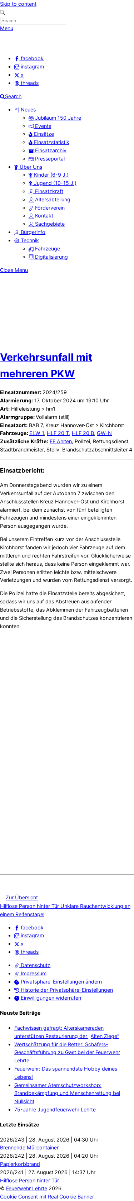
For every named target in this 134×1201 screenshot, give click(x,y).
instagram (31, 935)
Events (42, 126)
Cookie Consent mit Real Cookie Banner (47, 1196)
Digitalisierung (51, 257)
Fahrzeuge (47, 248)
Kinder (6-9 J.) (51, 175)
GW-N (104, 433)
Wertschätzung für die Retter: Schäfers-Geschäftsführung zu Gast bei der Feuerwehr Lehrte (67, 1052)
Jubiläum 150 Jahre (57, 118)
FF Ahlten (61, 441)
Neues (27, 109)
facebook (31, 927)
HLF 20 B (83, 433)
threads (29, 952)
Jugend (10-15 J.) (54, 183)
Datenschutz (34, 965)
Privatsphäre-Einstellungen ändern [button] (60, 981)
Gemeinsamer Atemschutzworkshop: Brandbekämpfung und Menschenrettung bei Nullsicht (67, 1093)
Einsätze (43, 134)
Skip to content (18, 4)
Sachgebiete (49, 224)
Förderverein (49, 208)
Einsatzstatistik (51, 142)
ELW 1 (36, 433)
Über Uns (30, 167)
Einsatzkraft (48, 191)
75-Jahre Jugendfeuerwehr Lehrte (55, 1109)
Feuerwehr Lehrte (26, 1188)
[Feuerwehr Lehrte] (12, 45)
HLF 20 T (58, 433)
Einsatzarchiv (50, 150)
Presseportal (49, 158)
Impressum (32, 973)
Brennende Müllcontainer (29, 1147)
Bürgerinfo (32, 232)
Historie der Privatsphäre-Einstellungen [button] (66, 990)
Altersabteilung (52, 199)
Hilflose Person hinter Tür (29, 906)
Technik (29, 240)
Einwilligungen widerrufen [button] (50, 998)
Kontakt (43, 215)
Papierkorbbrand (20, 1164)
